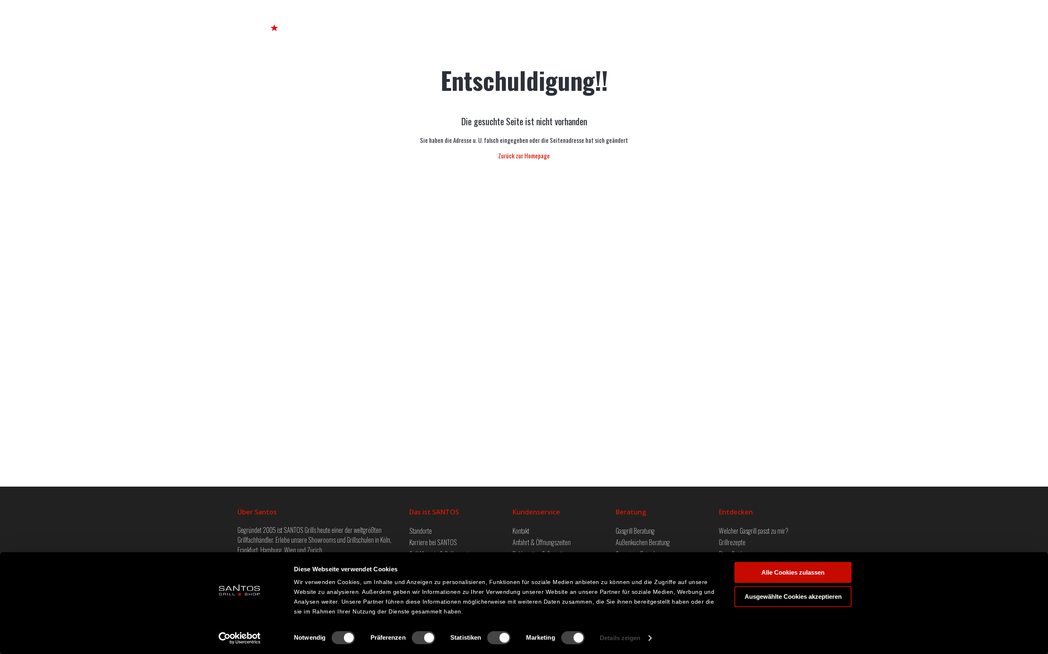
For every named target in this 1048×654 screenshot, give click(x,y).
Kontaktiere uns (741, 20)
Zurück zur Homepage (524, 155)
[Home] (274, 20)
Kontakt (521, 530)
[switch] (423, 637)
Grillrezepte (732, 542)
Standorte (420, 530)
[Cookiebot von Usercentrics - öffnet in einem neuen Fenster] (240, 638)
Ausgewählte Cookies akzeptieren (793, 596)
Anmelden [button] (791, 20)
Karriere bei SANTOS (433, 542)
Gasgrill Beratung (635, 530)
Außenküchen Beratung (643, 542)
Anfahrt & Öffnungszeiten (542, 542)
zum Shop (690, 20)
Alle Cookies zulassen (792, 572)
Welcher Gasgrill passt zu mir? (753, 530)
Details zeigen (620, 637)
